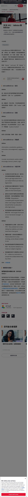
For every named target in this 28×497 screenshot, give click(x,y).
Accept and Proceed (13, 494)
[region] (13, 487)
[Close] (25, 478)
